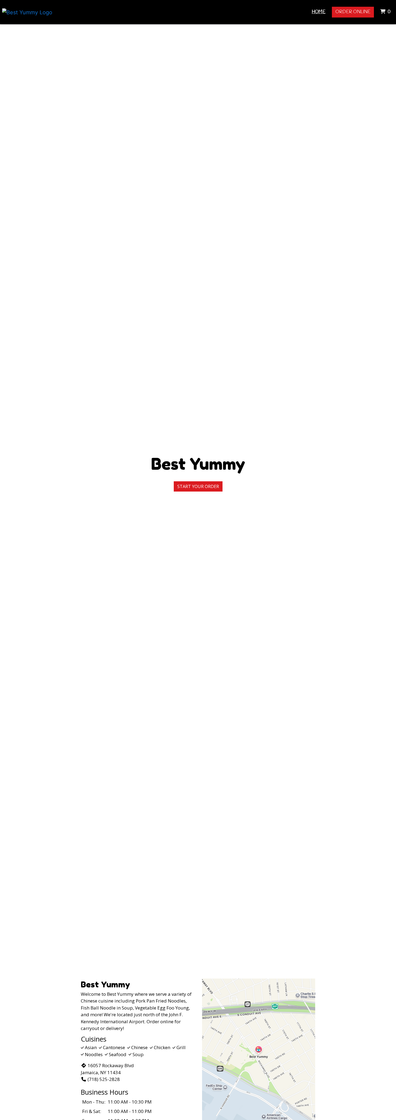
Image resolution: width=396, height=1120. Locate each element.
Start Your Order (198, 486)
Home (318, 12)
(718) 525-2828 (104, 1079)
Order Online (352, 12)
